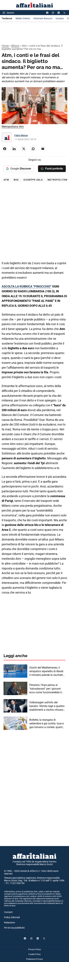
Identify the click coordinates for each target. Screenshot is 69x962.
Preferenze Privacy (34, 959)
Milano (15, 45)
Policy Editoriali (12, 917)
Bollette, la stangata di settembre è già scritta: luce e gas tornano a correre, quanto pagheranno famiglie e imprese (46, 723)
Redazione (9, 922)
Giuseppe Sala (33, 179)
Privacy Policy (34, 949)
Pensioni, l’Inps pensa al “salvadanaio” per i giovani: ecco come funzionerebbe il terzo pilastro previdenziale (45, 688)
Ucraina (60, 18)
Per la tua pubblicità (14, 927)
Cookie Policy (34, 954)
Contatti (8, 912)
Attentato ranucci (42, 18)
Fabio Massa (21, 135)
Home (5, 45)
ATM (6, 179)
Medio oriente (23, 18)
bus (16, 179)
